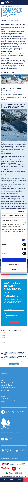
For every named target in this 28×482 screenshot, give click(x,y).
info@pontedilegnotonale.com (8, 387)
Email (3, 337)
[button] (5, 274)
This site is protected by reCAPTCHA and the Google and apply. (14, 319)
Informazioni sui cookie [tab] (21, 215)
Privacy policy (15, 458)
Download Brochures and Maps (8, 400)
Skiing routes (5, 20)
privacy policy (21, 314)
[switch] (24, 244)
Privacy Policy (21, 361)
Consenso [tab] (4, 215)
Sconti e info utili (5, 398)
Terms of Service (13, 362)
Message (4, 342)
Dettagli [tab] (11, 215)
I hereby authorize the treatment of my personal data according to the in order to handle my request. (15, 314)
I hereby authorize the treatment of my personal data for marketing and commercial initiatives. (15, 357)
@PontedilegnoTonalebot (19, 412)
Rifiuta (14, 269)
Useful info (14, 20)
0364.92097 (6, 385)
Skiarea (3, 396)
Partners (3, 401)
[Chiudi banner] (25, 211)
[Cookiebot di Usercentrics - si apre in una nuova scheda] (18, 211)
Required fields (7, 317)
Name (3, 332)
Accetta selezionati (14, 264)
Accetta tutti (14, 260)
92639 (10, 385)
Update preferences (5, 458)
